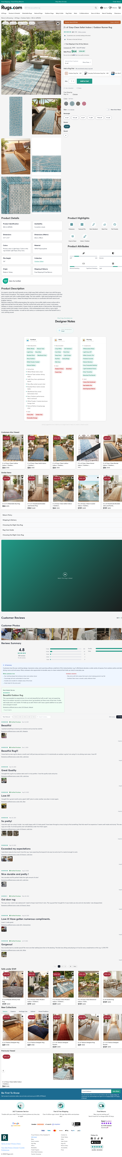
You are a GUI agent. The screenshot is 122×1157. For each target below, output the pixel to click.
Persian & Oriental (14, 13)
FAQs (62, 1139)
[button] (57, 23)
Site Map (33, 1143)
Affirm (32, 1145)
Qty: (66, 81)
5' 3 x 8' (75, 117)
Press (62, 1150)
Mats (75, 13)
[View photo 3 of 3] (16, 833)
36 (70, 966)
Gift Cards (34, 1137)
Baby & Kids (59, 13)
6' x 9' (83, 117)
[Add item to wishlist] (22, 437)
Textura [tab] (5, 1011)
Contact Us (64, 1135)
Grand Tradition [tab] (43, 1011)
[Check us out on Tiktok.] (98, 1138)
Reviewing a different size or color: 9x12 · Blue (13, 801)
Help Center (64, 1141)
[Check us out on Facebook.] (92, 1138)
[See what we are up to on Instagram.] (95, 1138)
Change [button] (75, 94)
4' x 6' (66, 117)
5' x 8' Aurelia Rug (108, 999)
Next (75, 966)
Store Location (35, 1141)
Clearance (117, 13)
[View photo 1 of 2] (4, 858)
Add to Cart (84, 81)
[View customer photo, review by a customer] (7, 634)
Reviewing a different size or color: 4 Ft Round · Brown (15, 905)
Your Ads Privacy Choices (9, 1148)
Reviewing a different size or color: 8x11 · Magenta (14, 731)
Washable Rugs (27, 13)
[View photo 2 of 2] (10, 858)
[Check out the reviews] (97, 1148)
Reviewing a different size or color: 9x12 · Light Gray (15, 756)
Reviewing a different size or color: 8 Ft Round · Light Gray (16, 854)
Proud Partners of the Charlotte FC (40, 1135)
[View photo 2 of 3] (10, 833)
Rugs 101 (63, 1143)
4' (65, 135)
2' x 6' (66, 126)
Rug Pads (69, 13)
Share (79, 88)
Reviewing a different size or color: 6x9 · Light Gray (14, 880)
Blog (32, 1139)
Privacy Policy (113, 1094)
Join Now (116, 1091)
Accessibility (64, 1147)
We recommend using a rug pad (84, 68)
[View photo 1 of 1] (4, 735)
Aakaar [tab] (33, 1011)
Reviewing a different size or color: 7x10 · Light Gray (15, 776)
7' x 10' (91, 117)
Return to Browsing (7, 18)
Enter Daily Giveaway (36, 1152)
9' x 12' (108, 117)
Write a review (82, 32)
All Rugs (3, 13)
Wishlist (114, 8)
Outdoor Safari (25, 18)
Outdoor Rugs (49, 13)
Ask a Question (69, 88)
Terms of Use (5, 1144)
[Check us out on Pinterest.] (102, 1138)
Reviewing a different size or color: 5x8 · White (13, 950)
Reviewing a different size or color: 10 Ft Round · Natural (18, 707)
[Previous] (3, 452)
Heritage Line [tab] (23, 1011)
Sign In (105, 8)
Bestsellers (34, 1147)
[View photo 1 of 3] (4, 833)
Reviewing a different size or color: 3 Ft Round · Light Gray (16, 829)
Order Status (117, 1)
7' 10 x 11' (99, 117)
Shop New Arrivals (61, 1)
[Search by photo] (26, 7)
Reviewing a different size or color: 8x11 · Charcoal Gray (16, 925)
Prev (55, 966)
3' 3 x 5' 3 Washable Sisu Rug (11, 503)
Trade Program (35, 1150)
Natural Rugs (38, 13)
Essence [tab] (13, 1011)
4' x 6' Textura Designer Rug (10, 1042)
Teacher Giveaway (36, 1154)
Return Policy (64, 1145)
